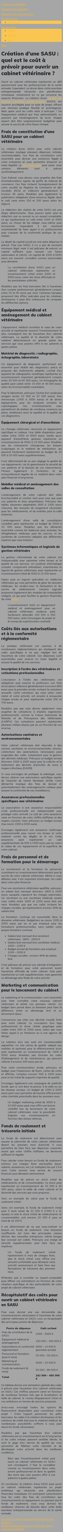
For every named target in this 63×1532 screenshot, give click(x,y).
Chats (11, 30)
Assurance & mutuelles (14, 9)
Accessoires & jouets (13, 4)
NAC (10, 40)
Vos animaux (8, 27)
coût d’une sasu (32, 165)
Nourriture (13, 22)
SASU (15, 599)
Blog (4, 45)
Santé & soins (9, 19)
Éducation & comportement (17, 14)
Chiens (12, 35)
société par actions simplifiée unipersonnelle (31, 99)
